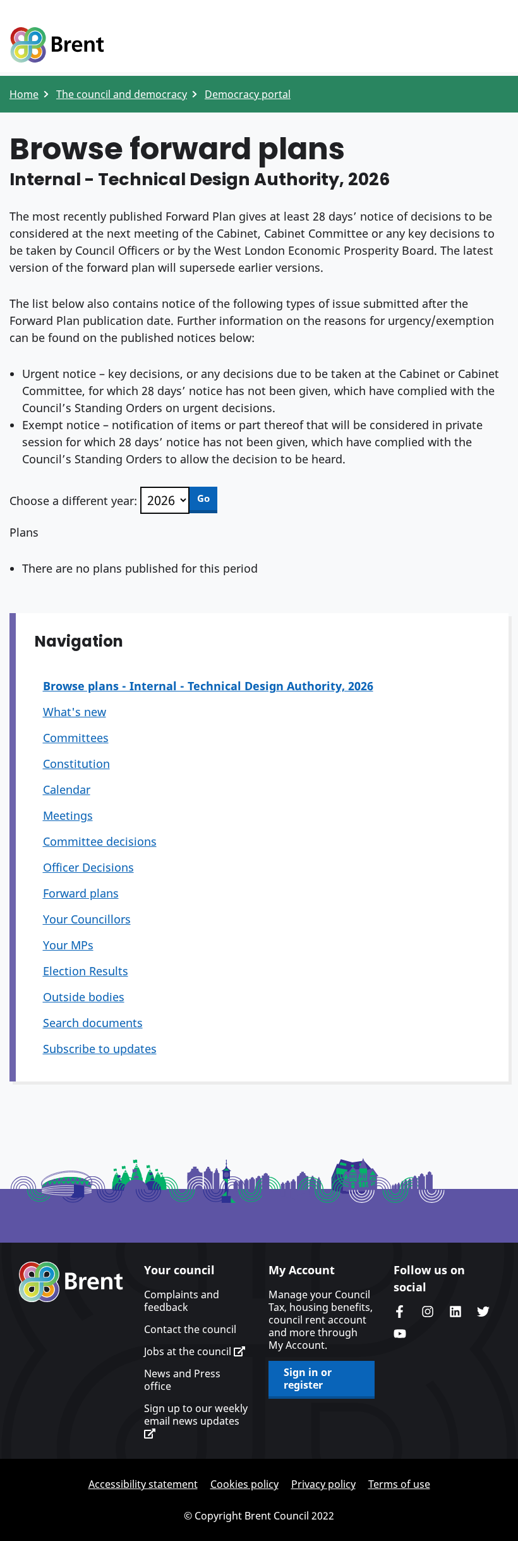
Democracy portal (248, 94)
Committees (76, 737)
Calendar (66, 789)
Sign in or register (308, 1378)
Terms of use (399, 1484)
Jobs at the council (189, 1351)
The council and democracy (121, 94)
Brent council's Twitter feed (483, 1311)
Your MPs (68, 945)
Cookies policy (244, 1484)
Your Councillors (87, 919)
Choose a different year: (73, 500)
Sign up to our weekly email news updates (196, 1415)
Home (24, 94)
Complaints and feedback (181, 1300)
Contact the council (190, 1329)
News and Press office (182, 1379)
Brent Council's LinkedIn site (455, 1311)
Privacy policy (323, 1484)
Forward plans (81, 893)
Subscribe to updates (100, 1048)
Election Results (85, 970)
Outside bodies (83, 996)
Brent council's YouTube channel (400, 1333)
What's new (74, 711)
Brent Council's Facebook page (400, 1311)
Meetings (68, 815)
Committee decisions (100, 841)
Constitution (76, 763)
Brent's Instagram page (427, 1311)
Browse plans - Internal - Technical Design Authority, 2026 (208, 685)
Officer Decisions (88, 867)
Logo (56, 45)
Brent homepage (71, 1282)
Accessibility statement (143, 1484)
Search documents (93, 1022)
